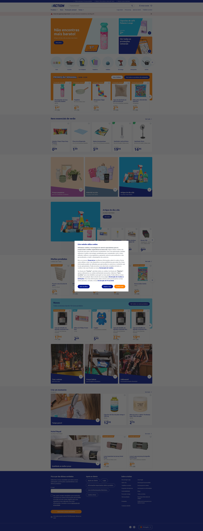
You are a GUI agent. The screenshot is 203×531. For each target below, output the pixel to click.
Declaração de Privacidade (106, 280)
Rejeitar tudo (107, 286)
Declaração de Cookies (106, 268)
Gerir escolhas (84, 286)
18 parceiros (91, 260)
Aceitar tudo (119, 286)
